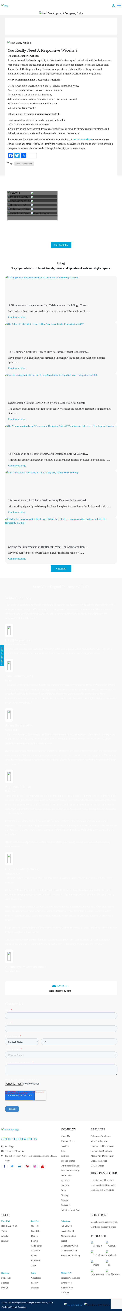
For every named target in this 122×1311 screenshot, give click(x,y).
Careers (64, 1200)
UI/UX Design (97, 1166)
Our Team (65, 1185)
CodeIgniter (36, 1246)
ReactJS (4, 1241)
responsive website (82, 139)
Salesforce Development (102, 1136)
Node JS (35, 1226)
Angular (5, 1236)
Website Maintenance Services (104, 1222)
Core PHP (35, 1231)
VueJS (4, 1231)
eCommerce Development (102, 1146)
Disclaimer (6, 1307)
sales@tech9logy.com (60, 990)
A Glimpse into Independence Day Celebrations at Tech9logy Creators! (49, 305)
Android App (67, 1288)
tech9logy (9, 1146)
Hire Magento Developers (102, 1190)
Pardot (64, 1241)
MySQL (5, 1288)
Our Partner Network (70, 1166)
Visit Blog (61, 568)
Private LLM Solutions (101, 1151)
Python (34, 1255)
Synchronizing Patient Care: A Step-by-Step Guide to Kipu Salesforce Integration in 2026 (60, 402)
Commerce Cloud (69, 1251)
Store (63, 1190)
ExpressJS (35, 1260)
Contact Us (66, 1205)
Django (34, 1236)
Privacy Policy (47, 1303)
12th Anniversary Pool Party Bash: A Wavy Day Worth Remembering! (49, 500)
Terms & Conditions (18, 1307)
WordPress (36, 1278)
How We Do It (67, 1141)
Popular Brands (68, 1161)
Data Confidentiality (70, 1170)
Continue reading (17, 317)
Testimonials (66, 1175)
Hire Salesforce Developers (103, 1185)
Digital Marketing (99, 1161)
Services (64, 1146)
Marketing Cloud (68, 1236)
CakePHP (35, 1251)
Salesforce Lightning (70, 1255)
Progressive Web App (70, 1278)
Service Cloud (67, 1231)
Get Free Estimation (2, 656)
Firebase (5, 1283)
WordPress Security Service (103, 1227)
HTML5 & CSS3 (9, 1226)
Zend (33, 1265)
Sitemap (64, 1195)
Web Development (24, 163)
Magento (35, 1288)
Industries (65, 1180)
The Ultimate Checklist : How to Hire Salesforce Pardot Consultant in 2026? (52, 351)
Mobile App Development (102, 1156)
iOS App (65, 1292)
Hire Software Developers (102, 1180)
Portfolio (65, 1156)
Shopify (34, 1283)
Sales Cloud (66, 1226)
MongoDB (6, 1278)
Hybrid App (66, 1283)
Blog (63, 1151)
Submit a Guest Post (70, 1210)
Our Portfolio (61, 245)
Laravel (34, 1241)
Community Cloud (69, 1246)
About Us (65, 1136)
